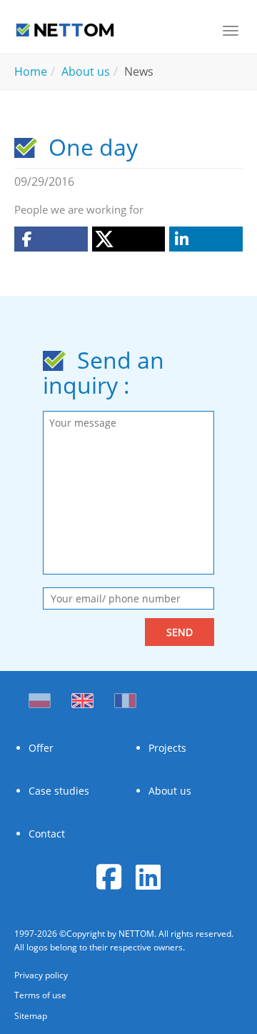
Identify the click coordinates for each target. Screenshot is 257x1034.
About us (169, 790)
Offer (41, 748)
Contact (47, 833)
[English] (82, 696)
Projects (167, 748)
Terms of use (40, 995)
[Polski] (43, 696)
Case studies (59, 790)
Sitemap (30, 1016)
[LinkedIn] (148, 876)
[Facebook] (108, 876)
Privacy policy (41, 975)
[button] (51, 239)
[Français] (125, 696)
